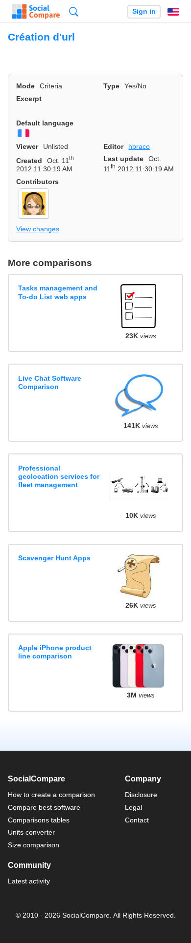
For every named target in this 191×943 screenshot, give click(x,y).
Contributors (37, 181)
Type (111, 86)
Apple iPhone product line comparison (55, 652)
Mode (25, 86)
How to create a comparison (51, 795)
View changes (37, 229)
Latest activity (29, 881)
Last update (123, 159)
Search (73, 11)
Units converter (31, 832)
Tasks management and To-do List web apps (57, 292)
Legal (133, 807)
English (173, 12)
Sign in (144, 11)
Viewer (27, 146)
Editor (113, 146)
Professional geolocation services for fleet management (58, 476)
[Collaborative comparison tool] (36, 11)
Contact (137, 820)
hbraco (139, 146)
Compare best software (44, 807)
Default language (44, 123)
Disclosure (141, 795)
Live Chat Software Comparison (49, 382)
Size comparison (33, 845)
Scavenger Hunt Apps (54, 558)
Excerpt (29, 98)
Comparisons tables (39, 820)
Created (29, 160)
